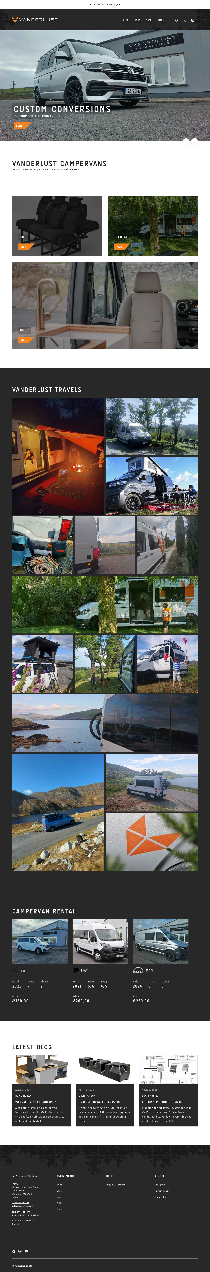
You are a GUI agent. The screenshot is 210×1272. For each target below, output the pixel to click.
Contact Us (160, 1197)
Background (161, 1184)
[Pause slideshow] (194, 141)
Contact (61, 1209)
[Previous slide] (186, 141)
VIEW (23, 246)
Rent (59, 1197)
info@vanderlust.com (22, 1206)
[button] (149, 19)
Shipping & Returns (115, 1184)
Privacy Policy (162, 1191)
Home (59, 1184)
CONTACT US (23, 125)
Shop (59, 1191)
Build (59, 1203)
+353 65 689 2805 (20, 1202)
